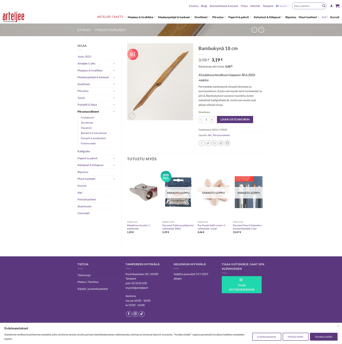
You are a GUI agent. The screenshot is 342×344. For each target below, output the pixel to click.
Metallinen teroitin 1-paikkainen (139, 227)
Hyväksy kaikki (323, 336)
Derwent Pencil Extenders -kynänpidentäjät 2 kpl (248, 227)
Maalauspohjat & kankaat (174, 17)
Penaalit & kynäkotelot (93, 138)
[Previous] (127, 204)
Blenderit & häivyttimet (94, 133)
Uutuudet (83, 213)
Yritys (244, 5)
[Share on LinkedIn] (227, 143)
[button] (331, 5)
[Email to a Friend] (214, 143)
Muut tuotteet (308, 17)
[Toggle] (114, 63)
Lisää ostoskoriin (235, 119)
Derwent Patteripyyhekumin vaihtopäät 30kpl (178, 227)
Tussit (81, 97)
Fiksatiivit (86, 127)
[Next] (264, 204)
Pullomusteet (88, 143)
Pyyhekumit (87, 117)
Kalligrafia (83, 151)
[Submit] (324, 6)
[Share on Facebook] (202, 143)
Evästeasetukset (266, 336)
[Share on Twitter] (208, 143)
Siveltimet (201, 17)
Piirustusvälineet (110, 30)
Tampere (268, 5)
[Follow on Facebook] (129, 314)
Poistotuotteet (86, 199)
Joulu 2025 (84, 56)
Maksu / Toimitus (88, 281)
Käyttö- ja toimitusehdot (92, 288)
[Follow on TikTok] (142, 314)
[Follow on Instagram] (135, 314)
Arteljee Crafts (110, 17)
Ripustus (290, 17)
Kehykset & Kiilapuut (267, 17)
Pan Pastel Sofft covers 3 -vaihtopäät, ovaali (212, 227)
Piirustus (218, 17)
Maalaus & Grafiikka (140, 17)
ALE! (325, 17)
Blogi (204, 5)
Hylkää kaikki (295, 336)
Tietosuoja (83, 275)
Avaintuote (84, 206)
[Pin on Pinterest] (221, 143)
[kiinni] (338, 326)
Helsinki (255, 5)
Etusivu (193, 5)
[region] (171, 333)
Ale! (79, 192)
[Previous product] (261, 30)
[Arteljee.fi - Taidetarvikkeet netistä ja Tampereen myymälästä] (16, 18)
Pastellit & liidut (87, 104)
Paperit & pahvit (238, 17)
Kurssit (334, 17)
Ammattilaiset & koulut (224, 5)
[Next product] (254, 30)
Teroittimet (87, 122)
